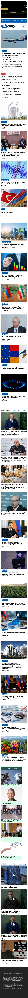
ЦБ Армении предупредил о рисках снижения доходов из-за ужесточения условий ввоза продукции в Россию (14, 759)
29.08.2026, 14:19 (5, 546)
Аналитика (4, 273)
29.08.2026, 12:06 (5, 606)
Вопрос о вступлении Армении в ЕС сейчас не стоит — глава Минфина (13, 367)
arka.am (19, 979)
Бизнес (3, 208)
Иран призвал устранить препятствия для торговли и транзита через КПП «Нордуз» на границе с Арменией (14, 307)
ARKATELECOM (6, 21)
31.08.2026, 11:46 (5, 249)
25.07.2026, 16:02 (4, 490)
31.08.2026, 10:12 (5, 279)
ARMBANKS (15, 21)
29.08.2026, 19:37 (5, 340)
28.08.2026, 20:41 (5, 670)
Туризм (4, 51)
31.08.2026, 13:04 (4, 213)
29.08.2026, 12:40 (5, 575)
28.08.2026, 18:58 (5, 731)
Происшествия (4, 180)
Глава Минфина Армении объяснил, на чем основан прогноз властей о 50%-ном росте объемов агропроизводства (14, 603)
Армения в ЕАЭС (6, 242)
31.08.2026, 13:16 (4, 186)
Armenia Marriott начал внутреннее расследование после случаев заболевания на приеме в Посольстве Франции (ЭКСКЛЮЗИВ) (12, 486)
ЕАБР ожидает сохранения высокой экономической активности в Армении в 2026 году (13, 246)
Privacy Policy (6, 988)
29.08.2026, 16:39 (5, 370)
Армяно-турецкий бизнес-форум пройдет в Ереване (11, 211)
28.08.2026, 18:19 (5, 762)
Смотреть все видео (20, 864)
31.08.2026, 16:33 (4, 128)
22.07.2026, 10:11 (4, 514)
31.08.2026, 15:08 (4, 158)
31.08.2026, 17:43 (6, 59)
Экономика (4, 122)
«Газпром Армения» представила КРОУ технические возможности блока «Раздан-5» (13, 125)
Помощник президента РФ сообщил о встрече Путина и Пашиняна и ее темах (13, 698)
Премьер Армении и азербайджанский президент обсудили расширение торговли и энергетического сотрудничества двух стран (13, 154)
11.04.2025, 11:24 (4, 939)
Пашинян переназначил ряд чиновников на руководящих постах (13, 573)
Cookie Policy (20, 988)
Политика (4, 364)
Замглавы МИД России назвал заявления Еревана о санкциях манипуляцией (11, 338)
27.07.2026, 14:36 (4, 463)
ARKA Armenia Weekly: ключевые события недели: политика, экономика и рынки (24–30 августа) (13, 277)
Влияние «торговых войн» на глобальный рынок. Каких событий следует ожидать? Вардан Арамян (14, 937)
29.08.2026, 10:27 (5, 637)
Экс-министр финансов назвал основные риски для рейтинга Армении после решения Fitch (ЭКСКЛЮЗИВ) (14, 433)
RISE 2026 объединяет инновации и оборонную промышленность (12, 886)
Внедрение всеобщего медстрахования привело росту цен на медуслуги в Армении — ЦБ (13, 728)
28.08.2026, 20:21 (5, 700)
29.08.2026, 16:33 (5, 401)
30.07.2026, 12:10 (4, 435)
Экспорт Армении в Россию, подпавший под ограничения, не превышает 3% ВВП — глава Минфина (14, 543)
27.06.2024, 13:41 (4, 963)
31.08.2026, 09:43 (5, 310)
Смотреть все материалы (18, 410)
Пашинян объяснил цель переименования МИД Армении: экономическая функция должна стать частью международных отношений (12, 665)
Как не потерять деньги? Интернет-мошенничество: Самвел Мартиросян (13, 961)
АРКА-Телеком (12, 768)
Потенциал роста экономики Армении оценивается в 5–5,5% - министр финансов (14, 634)
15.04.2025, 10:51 (4, 914)
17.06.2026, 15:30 (4, 889)
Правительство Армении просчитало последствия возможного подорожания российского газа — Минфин (13, 398)
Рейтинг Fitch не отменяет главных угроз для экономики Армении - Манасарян (14, 512)
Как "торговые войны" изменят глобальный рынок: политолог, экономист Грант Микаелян (10, 911)
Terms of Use (13, 988)
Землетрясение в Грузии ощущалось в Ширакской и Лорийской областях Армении (13, 184)
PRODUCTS (23, 21)
